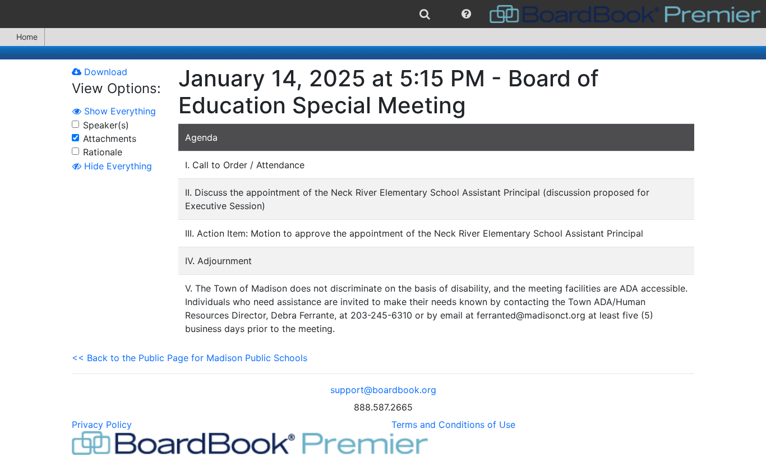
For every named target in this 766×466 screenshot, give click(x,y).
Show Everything (118, 111)
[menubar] (383, 14)
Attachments (109, 138)
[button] (466, 14)
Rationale (102, 152)
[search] (425, 14)
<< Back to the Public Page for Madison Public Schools (189, 357)
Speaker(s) (106, 125)
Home (27, 36)
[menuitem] (425, 14)
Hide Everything (116, 166)
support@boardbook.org (383, 389)
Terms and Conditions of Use (453, 424)
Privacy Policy (102, 424)
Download (104, 71)
